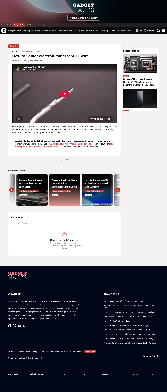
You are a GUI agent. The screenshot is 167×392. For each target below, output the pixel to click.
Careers (86, 351)
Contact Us (43, 351)
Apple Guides (34, 30)
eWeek (85, 374)
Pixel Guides (92, 30)
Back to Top (149, 355)
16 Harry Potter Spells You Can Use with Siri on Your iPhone (128, 316)
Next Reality (30, 25)
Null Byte (41, 25)
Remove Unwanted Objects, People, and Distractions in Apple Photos (129, 306)
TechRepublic (63, 374)
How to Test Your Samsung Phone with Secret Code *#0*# (127, 330)
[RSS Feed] (24, 325)
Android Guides (49, 30)
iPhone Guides (65, 30)
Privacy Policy (31, 351)
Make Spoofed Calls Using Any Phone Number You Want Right (129, 338)
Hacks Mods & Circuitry (84, 17)
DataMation (106, 374)
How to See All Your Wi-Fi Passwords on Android (123, 301)
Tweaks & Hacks (124, 30)
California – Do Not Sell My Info (62, 351)
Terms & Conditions (16, 351)
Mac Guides (79, 30)
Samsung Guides (107, 30)
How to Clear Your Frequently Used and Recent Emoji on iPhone (130, 334)
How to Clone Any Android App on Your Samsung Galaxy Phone (129, 312)
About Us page (51, 318)
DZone (154, 374)
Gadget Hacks (19, 25)
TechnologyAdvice (36, 374)
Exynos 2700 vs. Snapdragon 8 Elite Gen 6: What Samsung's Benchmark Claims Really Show (138, 82)
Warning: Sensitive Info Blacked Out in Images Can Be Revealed (130, 343)
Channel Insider (131, 374)
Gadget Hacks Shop (17, 30)
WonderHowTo (6, 25)
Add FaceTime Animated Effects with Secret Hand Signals (127, 325)
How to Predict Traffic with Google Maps (120, 321)
